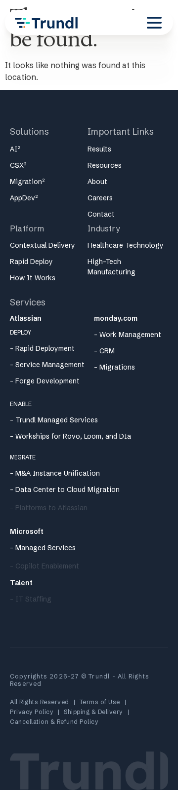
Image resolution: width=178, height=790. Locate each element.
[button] (154, 23)
